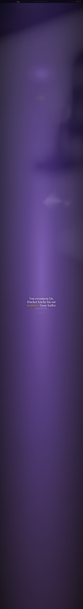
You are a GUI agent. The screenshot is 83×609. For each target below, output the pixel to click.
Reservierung (78, 1)
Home (36, 1)
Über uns (45, 1)
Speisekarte (41, 1)
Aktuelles (72, 1)
